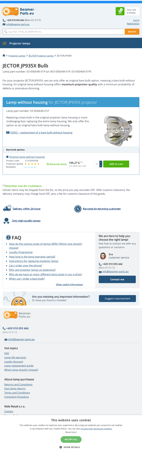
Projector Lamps (16, 55)
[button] (71, 447)
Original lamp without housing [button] (27, 156)
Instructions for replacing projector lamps (33, 261)
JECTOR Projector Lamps (41, 55)
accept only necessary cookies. (96, 428)
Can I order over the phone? (25, 265)
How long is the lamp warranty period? (32, 256)
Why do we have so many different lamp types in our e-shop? (45, 274)
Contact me (117, 279)
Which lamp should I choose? (21, 369)
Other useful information (69, 284)
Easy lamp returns (14, 388)
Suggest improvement (117, 298)
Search (132, 31)
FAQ (6, 353)
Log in (136, 20)
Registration (133, 23)
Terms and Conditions (17, 392)
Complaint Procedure (16, 396)
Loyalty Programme (21, 252)
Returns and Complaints (18, 384)
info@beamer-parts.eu (17, 24)
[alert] (71, 434)
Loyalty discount (13, 361)
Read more (71, 432)
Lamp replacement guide (18, 365)
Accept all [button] (71, 439)
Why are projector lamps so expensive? (32, 269)
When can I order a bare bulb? (27, 278)
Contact (8, 411)
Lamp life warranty (15, 357)
